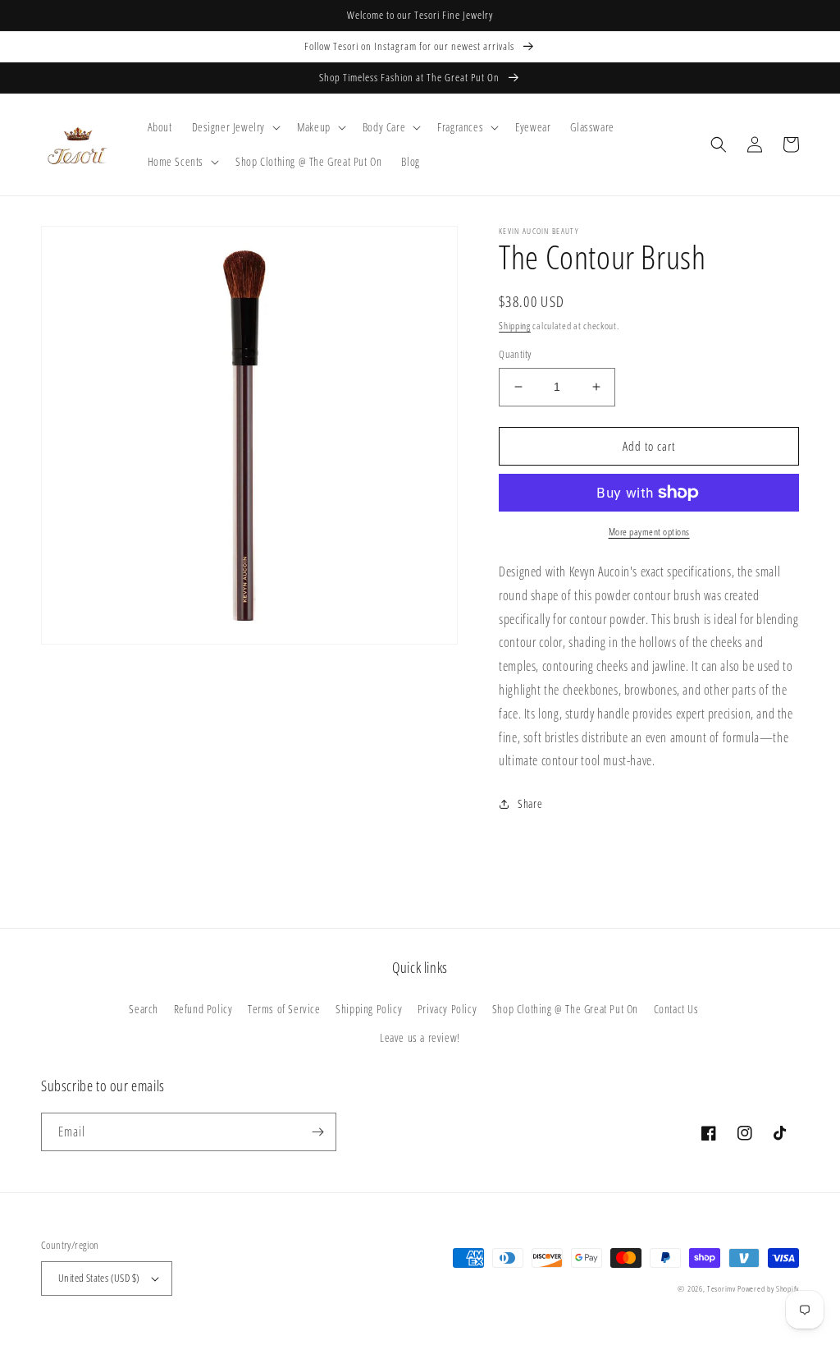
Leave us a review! (420, 1037)
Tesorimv (721, 1288)
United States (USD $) (98, 1277)
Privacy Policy (447, 1009)
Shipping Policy (369, 1009)
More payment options (649, 532)
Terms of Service (284, 1009)
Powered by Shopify (768, 1288)
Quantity (515, 354)
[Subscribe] (317, 1132)
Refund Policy (203, 1009)
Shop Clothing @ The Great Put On (565, 1009)
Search (143, 1009)
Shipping (515, 326)
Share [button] (530, 803)
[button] (235, 127)
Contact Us (676, 1009)
